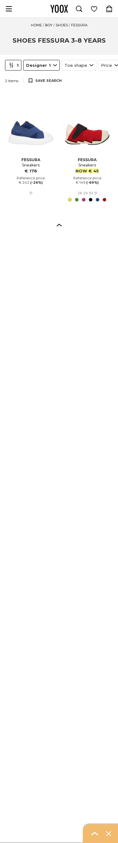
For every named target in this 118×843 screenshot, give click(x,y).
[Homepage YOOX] (59, 9)
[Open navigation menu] (9, 9)
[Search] (79, 9)
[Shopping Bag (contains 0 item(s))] (109, 9)
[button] (59, 224)
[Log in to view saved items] (94, 9)
